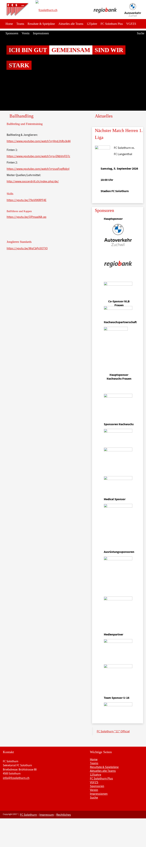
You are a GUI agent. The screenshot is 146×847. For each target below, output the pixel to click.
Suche (140, 33)
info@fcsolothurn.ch (16, 778)
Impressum (46, 814)
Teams (20, 23)
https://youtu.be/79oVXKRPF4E (26, 200)
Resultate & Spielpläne (41, 23)
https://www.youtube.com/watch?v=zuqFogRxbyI (38, 169)
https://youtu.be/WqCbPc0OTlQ (27, 248)
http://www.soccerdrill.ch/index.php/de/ (33, 181)
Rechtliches (63, 814)
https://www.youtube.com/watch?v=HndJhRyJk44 (39, 141)
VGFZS (131, 23)
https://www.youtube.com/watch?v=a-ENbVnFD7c (38, 156)
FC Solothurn (28, 814)
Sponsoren (12, 33)
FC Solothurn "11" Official (113, 731)
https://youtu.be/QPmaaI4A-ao (26, 217)
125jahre (92, 23)
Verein (25, 33)
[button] (11, 71)
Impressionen (41, 33)
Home (9, 23)
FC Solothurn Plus (112, 23)
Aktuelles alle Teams (70, 23)
